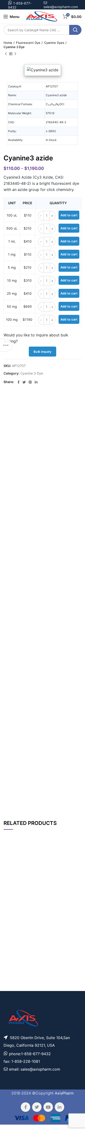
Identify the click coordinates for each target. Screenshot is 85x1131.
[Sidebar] (6, 345)
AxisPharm (64, 1093)
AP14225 (11, 883)
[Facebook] (18, 382)
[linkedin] (36, 382)
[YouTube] (48, 1107)
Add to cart (68, 215)
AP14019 (11, 942)
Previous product (6, 53)
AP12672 (11, 960)
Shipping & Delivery (53, 801)
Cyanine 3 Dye (14, 47)
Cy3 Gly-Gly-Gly (28, 981)
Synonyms (57, 788)
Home (8, 43)
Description (56, 401)
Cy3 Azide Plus (28, 960)
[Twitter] (24, 382)
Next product (15, 53)
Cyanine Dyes (54, 43)
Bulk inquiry (42, 351)
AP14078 (11, 981)
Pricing (73, 883)
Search (75, 30)
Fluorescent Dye (28, 43)
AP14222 (11, 919)
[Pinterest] (30, 382)
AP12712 (11, 900)
